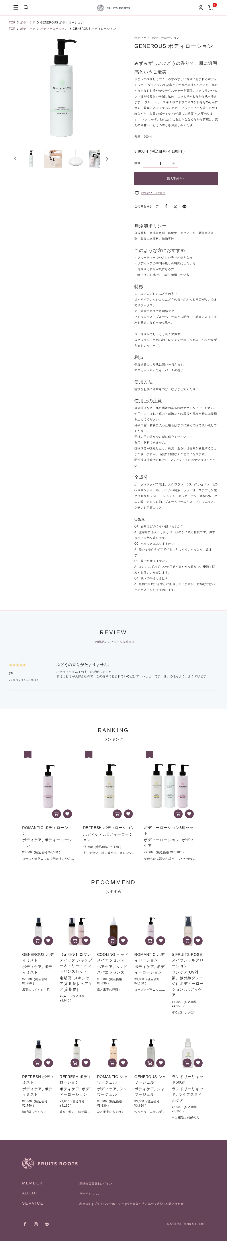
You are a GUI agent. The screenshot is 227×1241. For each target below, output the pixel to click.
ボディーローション (54, 28)
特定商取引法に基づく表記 (144, 1204)
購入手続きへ (176, 178)
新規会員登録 (88, 1183)
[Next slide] (106, 158)
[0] (211, 8)
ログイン (106, 1183)
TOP (12, 22)
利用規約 (85, 1204)
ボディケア (27, 22)
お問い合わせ (174, 1204)
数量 (137, 163)
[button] (31, 159)
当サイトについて (91, 1193)
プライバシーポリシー (109, 1204)
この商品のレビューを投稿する (113, 642)
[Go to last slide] (15, 158)
